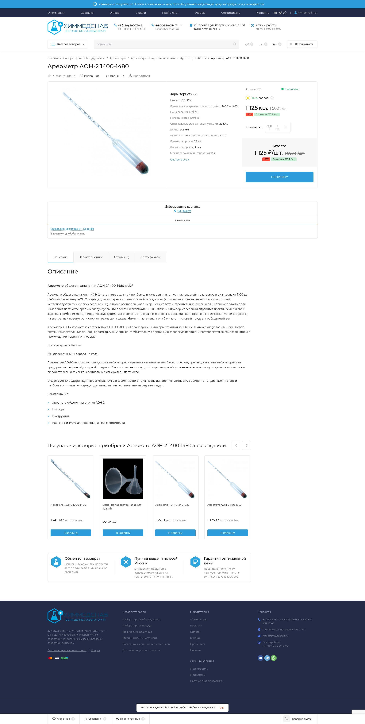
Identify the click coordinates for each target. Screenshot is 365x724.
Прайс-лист (197, 643)
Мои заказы (198, 674)
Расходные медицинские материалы (146, 643)
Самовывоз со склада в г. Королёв (72, 228)
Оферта (95, 650)
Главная (53, 58)
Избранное (92, 76)
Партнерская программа (206, 680)
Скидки (195, 637)
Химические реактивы (137, 631)
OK (222, 707)
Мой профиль (199, 668)
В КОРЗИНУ (279, 177)
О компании (198, 619)
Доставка (196, 625)
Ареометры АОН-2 (193, 58)
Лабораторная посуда (137, 625)
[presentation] (236, 445)
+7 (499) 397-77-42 (130, 25)
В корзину (71, 533)
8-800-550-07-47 (166, 25)
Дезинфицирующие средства (142, 650)
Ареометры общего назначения (153, 58)
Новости (195, 650)
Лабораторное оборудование (84, 58)
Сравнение (116, 76)
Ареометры (118, 58)
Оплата (195, 631)
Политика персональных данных (67, 650)
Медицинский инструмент (140, 637)
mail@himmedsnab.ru (275, 635)
